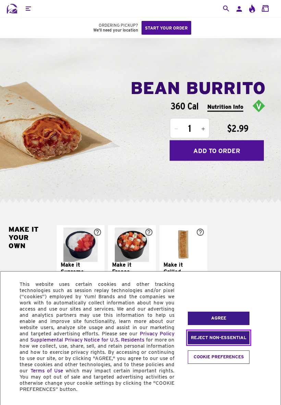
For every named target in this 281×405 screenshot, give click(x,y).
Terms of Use (46, 371)
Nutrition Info (225, 106)
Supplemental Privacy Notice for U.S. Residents (87, 340)
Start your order (166, 28)
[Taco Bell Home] (12, 8)
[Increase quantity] (203, 129)
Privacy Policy (157, 334)
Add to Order (216, 150)
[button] (28, 8)
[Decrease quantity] (176, 129)
